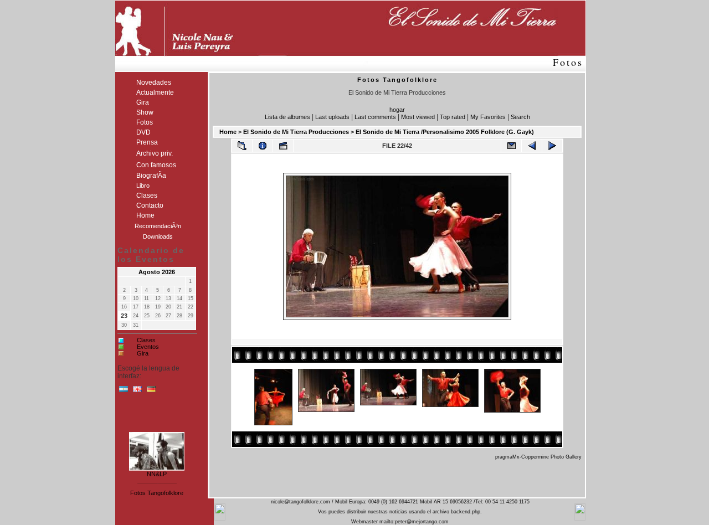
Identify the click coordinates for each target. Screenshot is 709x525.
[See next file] (552, 146)
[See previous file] (532, 146)
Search (520, 117)
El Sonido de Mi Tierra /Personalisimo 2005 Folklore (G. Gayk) (445, 131)
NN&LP (157, 472)
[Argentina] (123, 391)
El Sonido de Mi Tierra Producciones (296, 131)
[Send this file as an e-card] (511, 146)
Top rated (452, 117)
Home (228, 131)
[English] (137, 391)
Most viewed (418, 117)
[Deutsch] (151, 391)
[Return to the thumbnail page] (242, 146)
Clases (146, 340)
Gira (142, 353)
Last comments (375, 117)
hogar (397, 109)
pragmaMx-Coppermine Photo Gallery (538, 457)
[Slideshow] (283, 146)
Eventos (148, 346)
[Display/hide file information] (263, 146)
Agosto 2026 (156, 272)
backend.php (465, 511)
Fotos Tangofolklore (156, 493)
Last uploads (332, 117)
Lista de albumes (287, 117)
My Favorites (488, 117)
